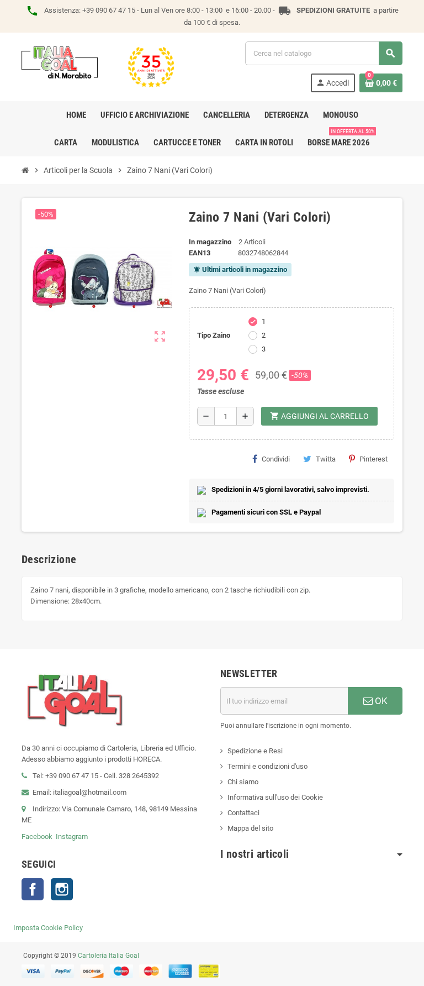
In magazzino (210, 242)
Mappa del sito (250, 828)
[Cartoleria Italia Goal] (98, 66)
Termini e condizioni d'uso (267, 766)
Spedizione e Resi (255, 751)
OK (380, 700)
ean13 (199, 253)
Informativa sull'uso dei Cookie (275, 797)
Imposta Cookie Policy (48, 928)
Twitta (326, 459)
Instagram (72, 836)
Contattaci (243, 813)
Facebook (37, 836)
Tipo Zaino (213, 335)
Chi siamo (242, 782)
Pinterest (373, 459)
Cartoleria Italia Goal (108, 955)
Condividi (276, 459)
